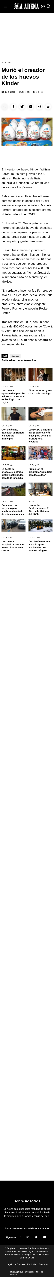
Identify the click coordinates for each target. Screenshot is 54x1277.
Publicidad (32, 1264)
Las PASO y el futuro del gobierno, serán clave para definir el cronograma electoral (40, 435)
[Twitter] (36, 1237)
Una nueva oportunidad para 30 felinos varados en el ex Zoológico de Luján (13, 396)
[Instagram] (28, 1237)
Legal (9, 1264)
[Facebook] (20, 1237)
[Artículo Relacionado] (14, 374)
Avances (15, 356)
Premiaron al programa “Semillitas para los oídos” (40, 472)
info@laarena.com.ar (38, 1228)
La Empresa (19, 1264)
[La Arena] (26, 6)
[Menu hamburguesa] (5, 6)
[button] (13, 107)
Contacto (43, 1264)
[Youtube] (44, 1237)
